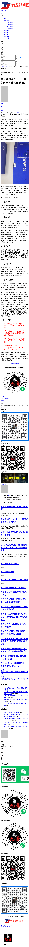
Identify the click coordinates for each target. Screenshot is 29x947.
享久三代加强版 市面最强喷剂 (13, 588)
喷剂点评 (6, 20)
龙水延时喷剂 (11, 26)
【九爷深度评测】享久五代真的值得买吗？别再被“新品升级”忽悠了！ (14, 641)
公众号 (3, 396)
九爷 (9, 496)
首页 (5, 18)
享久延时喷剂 (11, 22)
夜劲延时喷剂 (11, 24)
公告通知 (6, 36)
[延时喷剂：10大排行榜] (14, 482)
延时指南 (6, 34)
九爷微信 (3, 400)
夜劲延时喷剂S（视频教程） (12, 712)
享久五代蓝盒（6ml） (10, 564)
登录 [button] (2, 15)
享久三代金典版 (7, 572)
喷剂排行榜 (7, 32)
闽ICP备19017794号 (6, 926)
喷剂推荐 (6, 30)
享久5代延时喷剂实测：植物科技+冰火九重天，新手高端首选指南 (14, 548)
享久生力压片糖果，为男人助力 (14, 580)
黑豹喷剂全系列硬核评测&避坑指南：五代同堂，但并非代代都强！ (14, 617)
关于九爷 (6, 38)
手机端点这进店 (5, 398)
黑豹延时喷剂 (11, 28)
